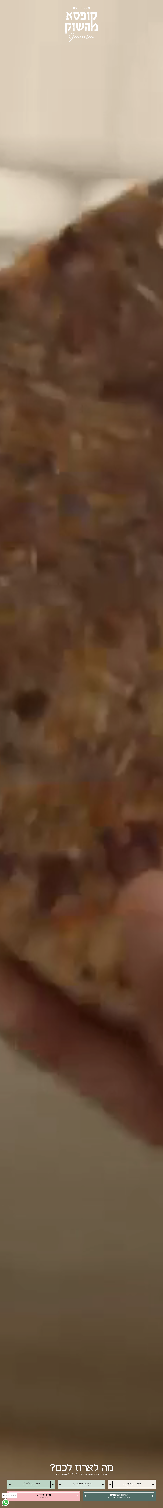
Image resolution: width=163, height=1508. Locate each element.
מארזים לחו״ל (31, 1484)
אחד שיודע (44, 1496)
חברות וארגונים (119, 1496)
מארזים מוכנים (132, 1484)
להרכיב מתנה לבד (81, 1484)
